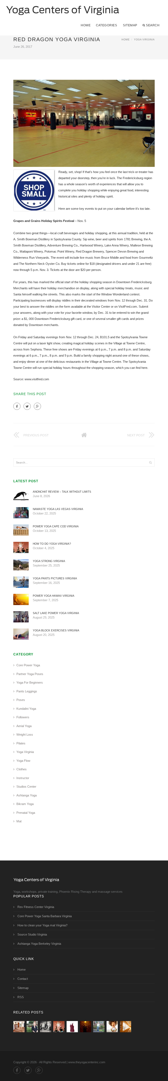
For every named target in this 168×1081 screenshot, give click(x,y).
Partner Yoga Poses (29, 674)
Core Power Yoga (28, 665)
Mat (19, 821)
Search (152, 25)
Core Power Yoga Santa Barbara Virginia (44, 916)
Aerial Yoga (24, 726)
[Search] (150, 462)
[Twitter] (27, 406)
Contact (22, 978)
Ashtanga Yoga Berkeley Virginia (39, 943)
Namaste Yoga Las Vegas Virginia (58, 509)
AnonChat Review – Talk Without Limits (62, 491)
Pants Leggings (26, 691)
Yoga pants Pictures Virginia (55, 578)
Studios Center (26, 786)
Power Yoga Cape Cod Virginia (56, 526)
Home (86, 25)
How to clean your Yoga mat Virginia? (42, 925)
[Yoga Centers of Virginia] (62, 7)
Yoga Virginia (144, 39)
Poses (20, 700)
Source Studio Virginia (32, 934)
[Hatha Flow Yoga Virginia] (85, 1026)
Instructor (22, 778)
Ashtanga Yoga (26, 795)
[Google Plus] (37, 406)
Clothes (21, 769)
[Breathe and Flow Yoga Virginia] (98, 1026)
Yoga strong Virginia (49, 561)
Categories (106, 25)
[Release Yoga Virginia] (45, 1026)
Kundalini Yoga (26, 708)
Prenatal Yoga (25, 812)
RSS (20, 997)
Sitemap (130, 25)
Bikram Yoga (25, 804)
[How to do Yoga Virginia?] (59, 1026)
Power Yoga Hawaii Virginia (53, 595)
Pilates (20, 743)
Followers (22, 717)
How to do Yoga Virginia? (52, 543)
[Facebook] (16, 406)
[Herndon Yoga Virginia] (32, 1026)
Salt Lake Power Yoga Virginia (56, 613)
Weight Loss (24, 734)
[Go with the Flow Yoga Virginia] (112, 1026)
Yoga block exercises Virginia (56, 630)
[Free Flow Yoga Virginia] (72, 1026)
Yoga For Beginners (29, 682)
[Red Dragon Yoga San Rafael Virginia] (19, 1026)
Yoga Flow (23, 760)
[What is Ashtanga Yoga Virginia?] (125, 1026)
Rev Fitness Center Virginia (35, 907)
